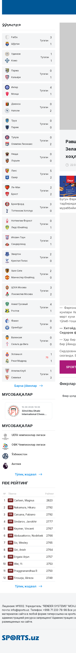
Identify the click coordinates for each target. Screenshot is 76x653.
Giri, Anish (17, 549)
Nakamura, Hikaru (22, 507)
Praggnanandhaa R (23, 570)
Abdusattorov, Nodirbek (26, 535)
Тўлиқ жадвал (25, 474)
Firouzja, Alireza (21, 577)
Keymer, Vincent (21, 528)
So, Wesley (18, 542)
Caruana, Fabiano (22, 514)
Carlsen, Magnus (21, 500)
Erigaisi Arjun (19, 556)
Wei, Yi (15, 563)
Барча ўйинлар (25, 386)
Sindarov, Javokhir (23, 521)
